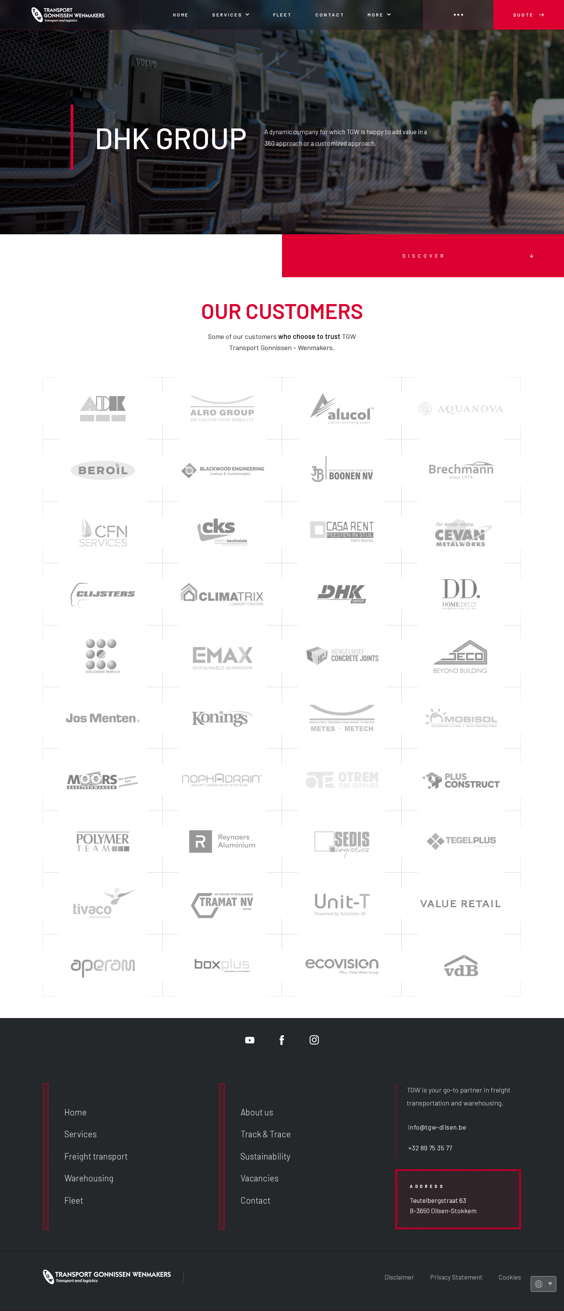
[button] (231, 15)
